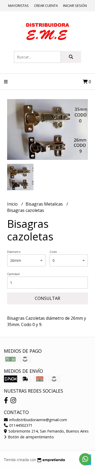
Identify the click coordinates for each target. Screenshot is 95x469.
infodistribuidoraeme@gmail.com (37, 419)
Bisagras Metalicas (45, 204)
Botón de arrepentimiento (30, 436)
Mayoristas (18, 5)
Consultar (47, 298)
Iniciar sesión (75, 5)
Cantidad (13, 274)
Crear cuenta (46, 5)
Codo (53, 252)
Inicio (13, 204)
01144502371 (20, 425)
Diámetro (14, 252)
